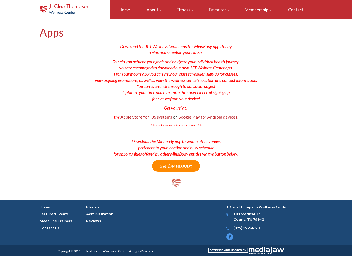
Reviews (93, 221)
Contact (295, 9)
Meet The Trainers (56, 221)
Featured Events (54, 214)
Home (124, 9)
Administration (99, 214)
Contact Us (50, 228)
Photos (92, 207)
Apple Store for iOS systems (146, 117)
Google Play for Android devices (207, 117)
